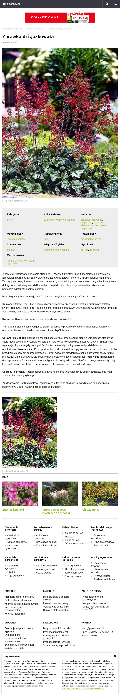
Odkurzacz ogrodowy (41, 537)
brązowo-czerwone (91, 219)
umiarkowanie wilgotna (56, 249)
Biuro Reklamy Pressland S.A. (98, 632)
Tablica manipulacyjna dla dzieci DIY (95, 608)
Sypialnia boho (13, 634)
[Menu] (115, 4)
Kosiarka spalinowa (47, 545)
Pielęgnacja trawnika (98, 564)
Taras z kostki (101, 545)
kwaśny (11, 239)
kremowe (61, 219)
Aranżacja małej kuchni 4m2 (19, 596)
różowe (71, 219)
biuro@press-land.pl (93, 628)
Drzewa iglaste (102, 575)
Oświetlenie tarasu (75, 543)
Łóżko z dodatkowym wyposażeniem (16, 640)
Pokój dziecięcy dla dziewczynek (92, 598)
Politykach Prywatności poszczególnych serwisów (83, 689)
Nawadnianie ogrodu (99, 571)
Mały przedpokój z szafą (56, 628)
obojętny (20, 239)
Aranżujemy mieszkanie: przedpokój (56, 637)
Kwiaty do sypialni (15, 648)
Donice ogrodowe (17, 541)
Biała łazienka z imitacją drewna (56, 598)
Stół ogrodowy (73, 576)
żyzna (98, 239)
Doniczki (70, 536)
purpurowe (86, 222)
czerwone (49, 219)
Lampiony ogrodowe (11, 547)
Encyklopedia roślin (12, 28)
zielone (94, 225)
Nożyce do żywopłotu (12, 567)
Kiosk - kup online (44, 17)
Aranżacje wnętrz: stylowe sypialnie (19, 630)
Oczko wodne (43, 572)
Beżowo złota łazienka (55, 610)
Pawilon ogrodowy (104, 541)
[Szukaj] (106, 4)
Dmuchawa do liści (46, 541)
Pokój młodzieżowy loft (95, 603)
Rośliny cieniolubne (104, 579)
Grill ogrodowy (73, 565)
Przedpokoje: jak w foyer (56, 641)
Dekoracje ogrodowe (98, 537)
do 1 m (84, 249)
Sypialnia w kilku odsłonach (20, 644)
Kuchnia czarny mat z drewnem (21, 603)
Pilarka (11, 572)
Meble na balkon (74, 533)
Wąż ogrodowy (15, 575)
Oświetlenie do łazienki (56, 606)
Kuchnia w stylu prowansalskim (13, 609)
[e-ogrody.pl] (11, 4)
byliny (10, 219)
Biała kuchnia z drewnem (18, 600)
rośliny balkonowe (35, 28)
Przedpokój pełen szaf (55, 632)
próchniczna (87, 239)
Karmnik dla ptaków (47, 565)
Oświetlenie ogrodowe (12, 537)
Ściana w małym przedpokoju (59, 645)
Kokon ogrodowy (74, 572)
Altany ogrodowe (45, 569)
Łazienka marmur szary (55, 603)
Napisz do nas (89, 635)
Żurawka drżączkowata (60, 28)
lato (46, 239)
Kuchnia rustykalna (15, 613)
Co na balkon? (72, 540)
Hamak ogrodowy (74, 569)
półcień (11, 249)
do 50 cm (94, 249)
